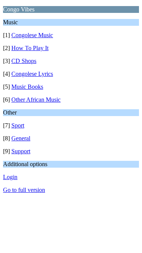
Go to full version (24, 190)
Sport (17, 125)
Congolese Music (32, 35)
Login (10, 177)
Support (20, 151)
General (20, 138)
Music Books (27, 86)
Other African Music (36, 99)
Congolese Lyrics (32, 74)
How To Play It (29, 48)
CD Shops (23, 61)
